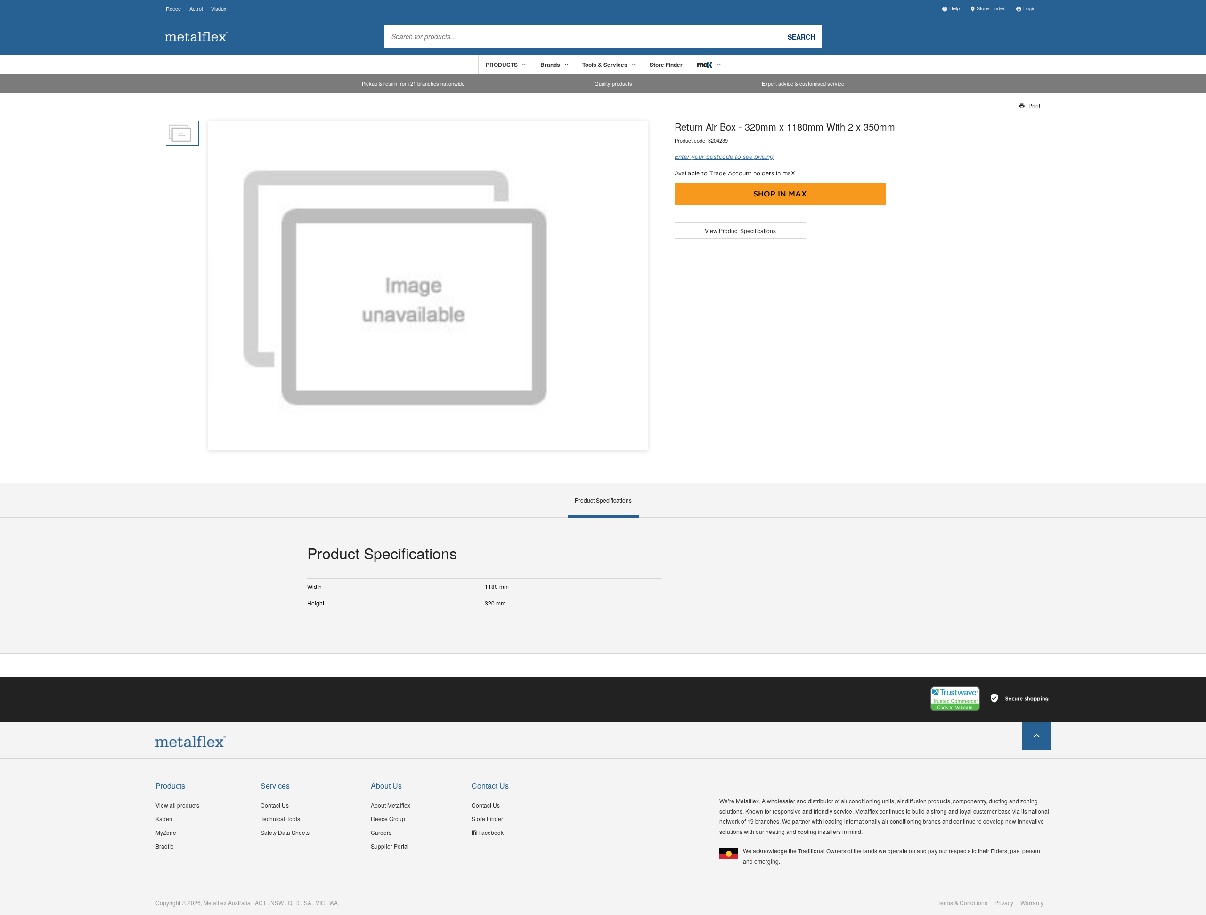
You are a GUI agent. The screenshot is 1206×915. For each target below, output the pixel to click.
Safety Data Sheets (285, 832)
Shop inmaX (780, 193)
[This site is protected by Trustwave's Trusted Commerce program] (955, 698)
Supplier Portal (390, 846)
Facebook (491, 832)
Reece (173, 8)
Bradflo (164, 846)
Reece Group (388, 819)
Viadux (219, 8)
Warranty (1031, 902)
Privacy (1003, 902)
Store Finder (991, 8)
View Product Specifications (740, 231)
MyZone (165, 832)
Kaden (163, 819)
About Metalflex (390, 805)
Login (1029, 8)
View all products (177, 805)
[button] (637, 285)
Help (954, 8)
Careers (381, 832)
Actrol (196, 8)
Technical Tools (280, 819)
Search (801, 36)
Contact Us (275, 805)
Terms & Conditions (962, 902)
